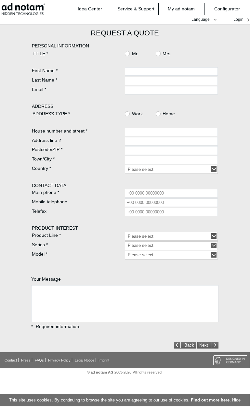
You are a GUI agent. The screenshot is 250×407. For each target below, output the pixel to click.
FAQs (39, 360)
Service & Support (135, 8)
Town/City (43, 158)
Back (189, 345)
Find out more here (210, 400)
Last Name (44, 80)
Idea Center (90, 8)
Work (137, 114)
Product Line (46, 235)
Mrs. (167, 53)
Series (40, 244)
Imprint (104, 360)
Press (26, 360)
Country (41, 168)
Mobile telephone (49, 201)
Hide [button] (236, 400)
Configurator (227, 8)
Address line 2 (46, 140)
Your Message (46, 279)
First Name (45, 70)
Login (238, 19)
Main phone (45, 192)
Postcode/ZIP (47, 149)
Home (169, 114)
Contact (11, 360)
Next (203, 345)
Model (39, 254)
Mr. (135, 53)
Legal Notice (84, 360)
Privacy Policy (59, 360)
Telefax (39, 211)
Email (39, 89)
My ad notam (181, 8)
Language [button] (200, 19)
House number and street (59, 131)
